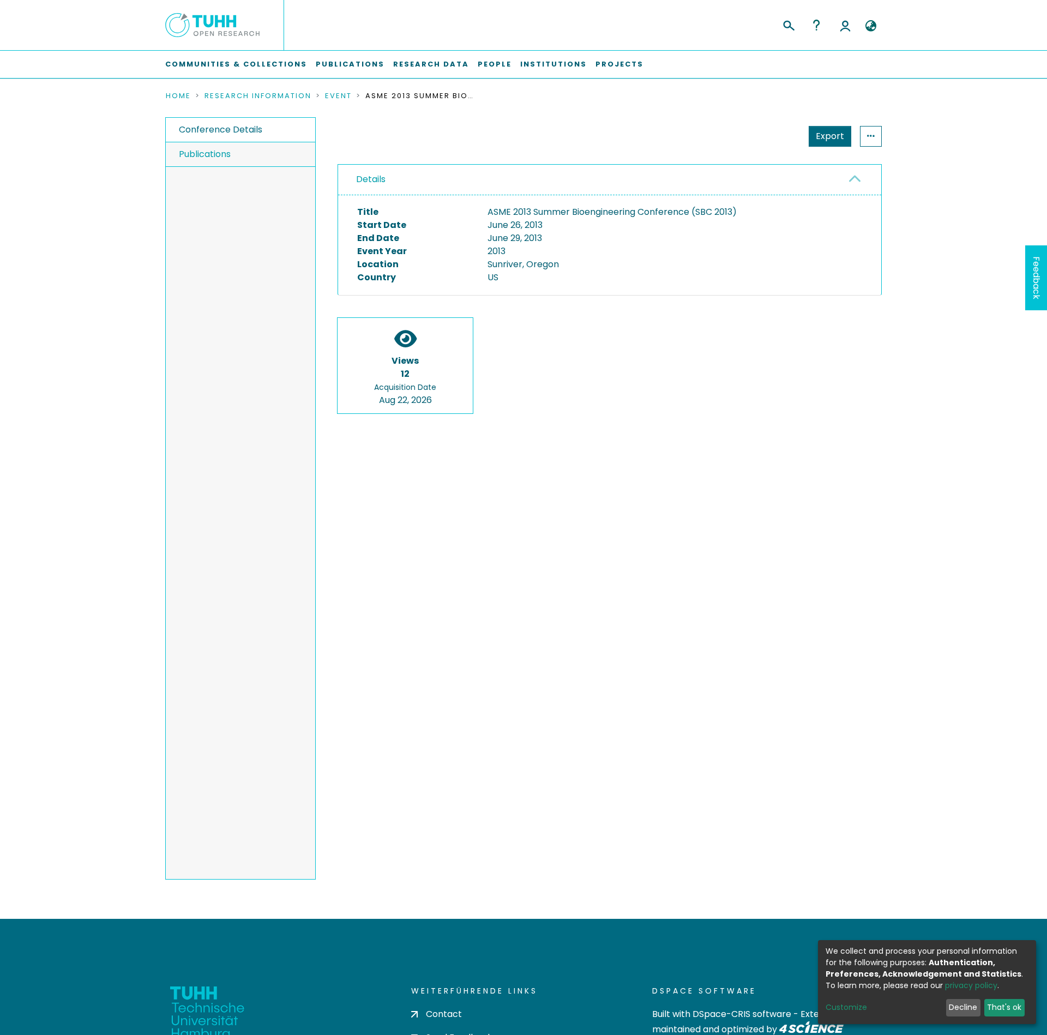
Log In (845, 25)
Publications (350, 64)
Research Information (257, 96)
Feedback (1036, 277)
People (495, 64)
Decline (963, 1007)
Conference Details (220, 129)
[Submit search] (788, 24)
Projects (619, 64)
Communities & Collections (236, 64)
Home (178, 96)
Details (371, 179)
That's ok (1004, 1007)
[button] (870, 26)
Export (830, 136)
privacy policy (971, 985)
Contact (444, 1014)
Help (816, 25)
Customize (846, 1007)
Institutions (553, 64)
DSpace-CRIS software (742, 1014)
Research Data (431, 64)
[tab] (609, 180)
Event (338, 96)
